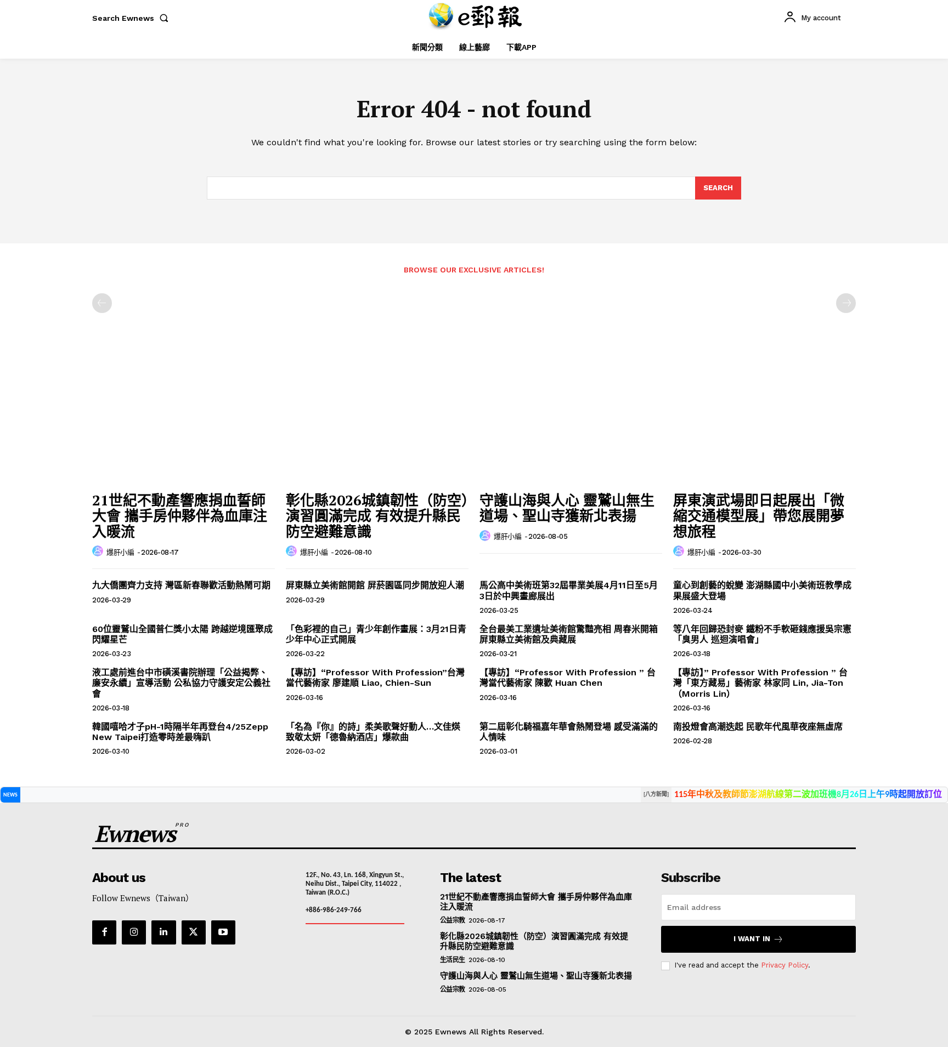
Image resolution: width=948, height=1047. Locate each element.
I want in (751, 939)
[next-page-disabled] (846, 303)
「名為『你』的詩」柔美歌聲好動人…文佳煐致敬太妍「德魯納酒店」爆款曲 (373, 731)
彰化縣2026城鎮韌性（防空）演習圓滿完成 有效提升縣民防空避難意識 (377, 515)
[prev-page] (102, 303)
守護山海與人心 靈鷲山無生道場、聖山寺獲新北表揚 (566, 508)
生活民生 (452, 960)
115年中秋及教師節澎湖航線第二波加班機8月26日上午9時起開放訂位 (808, 794)
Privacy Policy (784, 965)
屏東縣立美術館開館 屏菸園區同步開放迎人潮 (375, 585)
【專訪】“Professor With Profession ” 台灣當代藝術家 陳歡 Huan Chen (567, 677)
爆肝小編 (120, 552)
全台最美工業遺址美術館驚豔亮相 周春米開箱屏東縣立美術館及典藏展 (568, 634)
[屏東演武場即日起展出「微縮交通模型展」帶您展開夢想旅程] (764, 417)
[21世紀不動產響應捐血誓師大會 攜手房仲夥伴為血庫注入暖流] (183, 417)
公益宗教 (452, 920)
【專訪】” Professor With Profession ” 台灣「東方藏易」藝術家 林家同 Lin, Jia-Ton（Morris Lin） (760, 682)
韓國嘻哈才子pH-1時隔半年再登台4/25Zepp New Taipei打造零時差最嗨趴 (180, 731)
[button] (132, 18)
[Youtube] (223, 932)
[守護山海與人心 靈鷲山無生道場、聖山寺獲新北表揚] (570, 417)
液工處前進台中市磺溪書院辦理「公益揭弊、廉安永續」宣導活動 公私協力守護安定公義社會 (181, 682)
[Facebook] (104, 932)
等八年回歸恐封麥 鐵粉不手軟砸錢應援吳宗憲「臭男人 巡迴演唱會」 (762, 634)
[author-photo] (99, 551)
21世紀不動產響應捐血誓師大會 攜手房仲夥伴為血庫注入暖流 (179, 515)
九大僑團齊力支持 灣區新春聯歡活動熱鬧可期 (181, 585)
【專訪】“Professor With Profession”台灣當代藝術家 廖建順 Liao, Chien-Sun (375, 677)
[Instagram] (134, 932)
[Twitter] (194, 932)
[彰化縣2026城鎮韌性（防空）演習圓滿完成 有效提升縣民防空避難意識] (377, 417)
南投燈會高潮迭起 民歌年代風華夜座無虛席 (758, 726)
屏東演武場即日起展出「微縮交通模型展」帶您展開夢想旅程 (758, 515)
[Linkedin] (163, 932)
